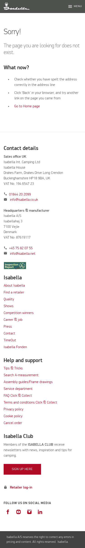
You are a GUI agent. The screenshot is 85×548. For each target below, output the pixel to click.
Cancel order (13, 423)
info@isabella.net (22, 254)
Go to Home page (27, 106)
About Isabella (14, 286)
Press (8, 327)
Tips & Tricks (13, 368)
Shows (8, 306)
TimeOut (10, 340)
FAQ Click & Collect (18, 396)
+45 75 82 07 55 (21, 248)
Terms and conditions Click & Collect (30, 402)
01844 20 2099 (20, 194)
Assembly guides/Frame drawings (28, 382)
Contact (9, 333)
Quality (9, 299)
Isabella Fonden (15, 347)
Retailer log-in (21, 487)
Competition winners (19, 313)
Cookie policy (13, 416)
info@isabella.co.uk (24, 200)
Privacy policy (13, 409)
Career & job (13, 320)
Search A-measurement (21, 375)
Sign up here (22, 469)
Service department (18, 389)
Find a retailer (14, 292)
